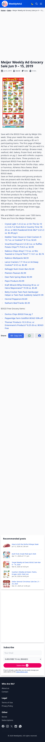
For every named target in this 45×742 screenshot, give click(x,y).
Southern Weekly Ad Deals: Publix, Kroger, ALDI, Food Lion (24, 573)
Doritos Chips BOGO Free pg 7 (19, 314)
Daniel (18, 71)
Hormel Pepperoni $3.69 (16, 299)
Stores (4, 717)
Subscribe (21, 665)
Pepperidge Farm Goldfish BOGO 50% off (24, 318)
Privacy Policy (7, 706)
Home (3, 10)
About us (5, 688)
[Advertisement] (22, 34)
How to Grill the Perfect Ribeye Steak (25, 544)
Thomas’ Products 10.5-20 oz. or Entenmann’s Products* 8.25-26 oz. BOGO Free (24, 325)
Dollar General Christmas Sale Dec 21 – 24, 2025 (26, 583)
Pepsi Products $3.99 (14, 281)
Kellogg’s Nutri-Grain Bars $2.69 (19, 269)
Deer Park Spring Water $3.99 (18, 277)
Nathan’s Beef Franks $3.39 (17, 303)
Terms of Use (7, 702)
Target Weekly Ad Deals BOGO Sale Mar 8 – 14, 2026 (26, 563)
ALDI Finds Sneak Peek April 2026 (24, 554)
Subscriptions (7, 720)
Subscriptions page (22, 672)
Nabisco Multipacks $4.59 (17, 258)
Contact (5, 692)
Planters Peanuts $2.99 (15, 273)
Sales (9, 10)
